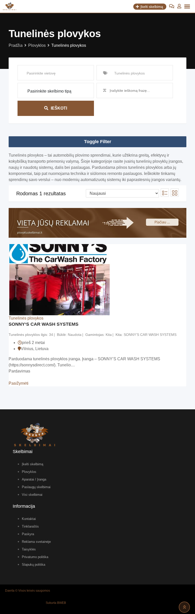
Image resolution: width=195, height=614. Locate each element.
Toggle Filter (97, 141)
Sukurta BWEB (56, 603)
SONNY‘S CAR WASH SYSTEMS (43, 324)
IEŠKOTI (59, 108)
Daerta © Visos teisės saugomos (27, 590)
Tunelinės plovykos (26, 318)
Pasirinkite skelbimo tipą (49, 91)
